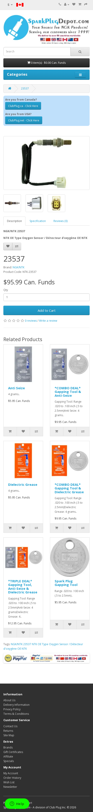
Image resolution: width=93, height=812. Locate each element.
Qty (5, 290)
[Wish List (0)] (73, 4)
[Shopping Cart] (79, 4)
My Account (10, 773)
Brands (8, 747)
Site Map (8, 735)
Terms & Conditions (16, 714)
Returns (8, 731)
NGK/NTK (18, 267)
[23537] (46, 163)
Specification (38, 221)
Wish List (8, 782)
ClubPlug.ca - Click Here (23, 106)
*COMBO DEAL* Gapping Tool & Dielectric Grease (69, 488)
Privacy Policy (12, 709)
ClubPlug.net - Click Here (23, 120)
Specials (8, 761)
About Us (9, 700)
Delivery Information (16, 705)
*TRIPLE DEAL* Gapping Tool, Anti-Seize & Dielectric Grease (22, 587)
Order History (12, 778)
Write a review (48, 321)
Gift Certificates (13, 752)
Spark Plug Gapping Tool (66, 583)
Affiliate (8, 756)
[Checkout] (85, 4)
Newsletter (10, 787)
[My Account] (66, 4)
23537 (25, 88)
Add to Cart (47, 310)
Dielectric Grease (22, 484)
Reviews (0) (60, 221)
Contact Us (10, 726)
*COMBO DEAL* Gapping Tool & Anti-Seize (68, 392)
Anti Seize (16, 388)
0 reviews (31, 321)
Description (14, 221)
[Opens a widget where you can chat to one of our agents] (17, 804)
